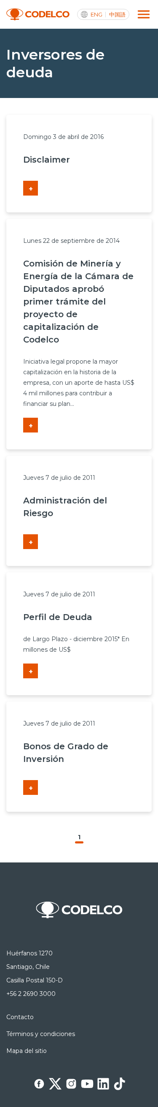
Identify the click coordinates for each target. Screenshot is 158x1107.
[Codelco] (38, 15)
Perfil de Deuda (57, 617)
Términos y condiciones (40, 1034)
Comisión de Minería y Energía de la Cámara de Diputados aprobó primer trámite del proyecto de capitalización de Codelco (78, 301)
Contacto (20, 1017)
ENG (96, 14)
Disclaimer (46, 160)
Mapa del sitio (26, 1051)
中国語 (117, 14)
